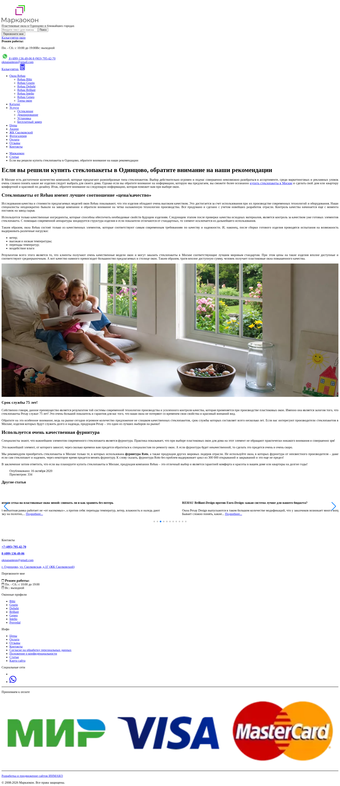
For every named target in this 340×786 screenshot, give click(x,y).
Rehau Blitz (24, 79)
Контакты (16, 146)
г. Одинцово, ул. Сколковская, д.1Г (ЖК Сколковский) (38, 567)
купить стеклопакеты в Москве (271, 183)
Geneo (13, 615)
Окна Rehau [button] (17, 75)
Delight (14, 608)
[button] (333, 506)
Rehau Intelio (25, 93)
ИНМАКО (56, 776)
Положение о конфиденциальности (33, 653)
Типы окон (24, 100)
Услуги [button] (14, 107)
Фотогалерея (18, 136)
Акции (14, 129)
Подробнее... (102, 514)
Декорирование (27, 114)
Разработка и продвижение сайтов (25, 776)
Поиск (43, 29)
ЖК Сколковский (21, 132)
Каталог (14, 104)
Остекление (25, 111)
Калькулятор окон (14, 37)
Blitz (12, 601)
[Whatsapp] (12, 681)
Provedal (14, 622)
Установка (24, 118)
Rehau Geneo (25, 97)
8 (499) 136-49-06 (21, 58)
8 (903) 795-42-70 (44, 58)
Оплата (14, 139)
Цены (13, 125)
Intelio (13, 619)
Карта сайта (17, 660)
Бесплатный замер (29, 121)
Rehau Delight (26, 86)
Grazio (13, 604)
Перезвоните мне (13, 33)
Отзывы (14, 143)
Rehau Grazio (26, 83)
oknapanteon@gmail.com (17, 62)
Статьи (14, 657)
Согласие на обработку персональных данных (40, 650)
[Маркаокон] (20, 22)
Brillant (14, 612)
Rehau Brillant (26, 90)
